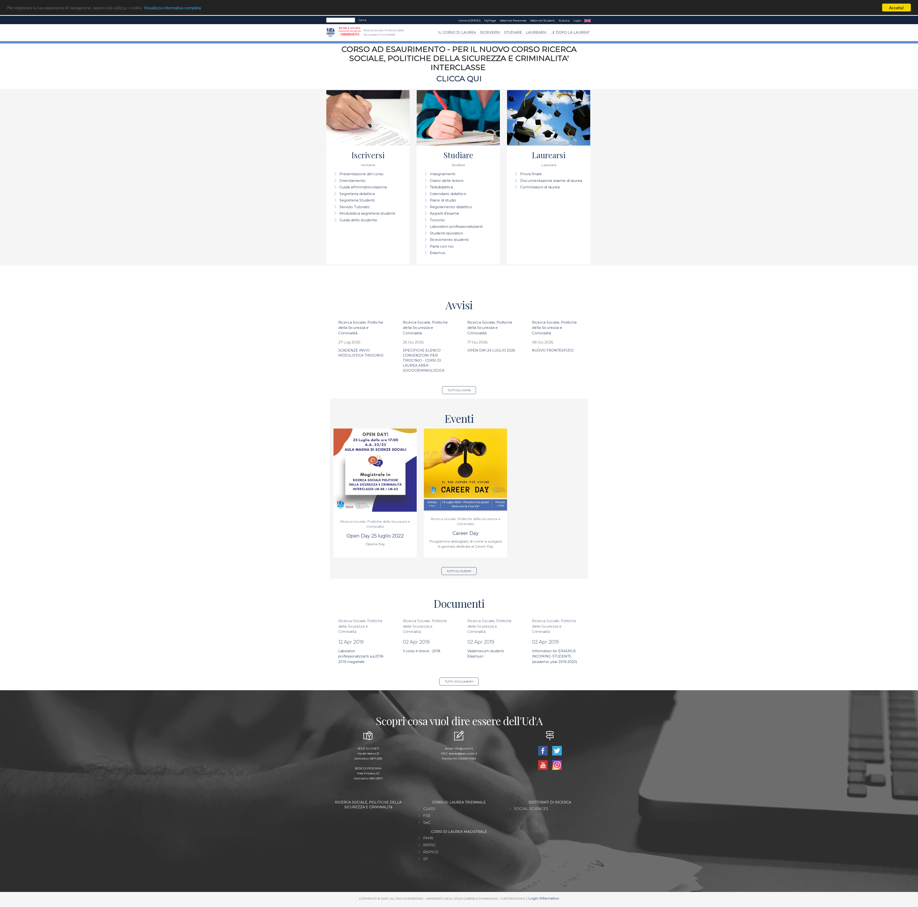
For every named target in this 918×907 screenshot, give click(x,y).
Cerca (362, 20)
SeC (427, 822)
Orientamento (352, 180)
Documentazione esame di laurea (551, 180)
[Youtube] (543, 764)
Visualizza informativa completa (172, 8)
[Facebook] (543, 750)
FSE (426, 815)
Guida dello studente (358, 220)
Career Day (466, 533)
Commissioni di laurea (540, 187)
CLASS (429, 808)
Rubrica (564, 20)
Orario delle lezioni (446, 180)
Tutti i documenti (459, 681)
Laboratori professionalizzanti (456, 226)
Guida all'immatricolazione (363, 187)
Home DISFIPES (470, 20)
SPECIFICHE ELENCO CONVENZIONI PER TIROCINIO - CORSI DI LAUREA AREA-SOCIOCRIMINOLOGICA (423, 360)
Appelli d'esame (444, 213)
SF (425, 859)
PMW (428, 838)
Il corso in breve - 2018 (421, 651)
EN (587, 20)
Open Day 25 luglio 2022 (375, 536)
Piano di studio (443, 200)
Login (577, 20)
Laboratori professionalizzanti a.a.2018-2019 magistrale (361, 656)
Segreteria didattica (357, 193)
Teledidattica (441, 187)
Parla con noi (442, 246)
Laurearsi (536, 32)
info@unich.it (463, 748)
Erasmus (437, 252)
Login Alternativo (543, 898)
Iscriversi (490, 32)
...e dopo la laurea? (570, 32)
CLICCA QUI (459, 78)
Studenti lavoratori (446, 233)
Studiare (513, 32)
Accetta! (896, 8)
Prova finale (531, 174)
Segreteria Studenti (357, 200)
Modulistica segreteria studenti (367, 213)
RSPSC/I (430, 852)
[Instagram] (557, 764)
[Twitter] (557, 750)
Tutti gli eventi (459, 571)
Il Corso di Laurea (457, 32)
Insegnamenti (442, 174)
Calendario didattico (448, 193)
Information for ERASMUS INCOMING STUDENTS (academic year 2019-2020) (554, 656)
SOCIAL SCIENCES (531, 808)
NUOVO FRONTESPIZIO (553, 350)
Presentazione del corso (361, 174)
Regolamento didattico (451, 207)
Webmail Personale (513, 20)
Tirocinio (437, 220)
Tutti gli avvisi (459, 390)
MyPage (490, 20)
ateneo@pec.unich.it (463, 753)
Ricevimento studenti (449, 239)
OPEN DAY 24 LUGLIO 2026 (491, 350)
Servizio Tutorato (354, 207)
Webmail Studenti (542, 20)
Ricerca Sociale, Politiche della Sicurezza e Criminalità (360, 327)
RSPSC (429, 845)
